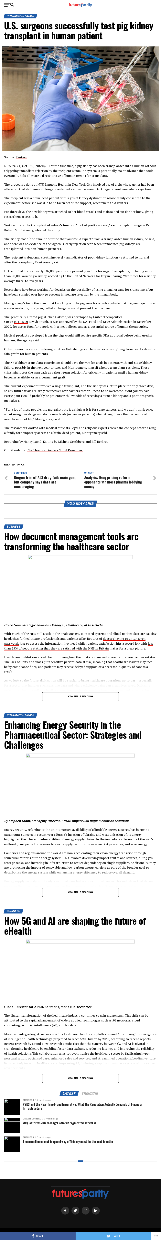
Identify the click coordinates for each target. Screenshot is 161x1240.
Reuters (21, 157)
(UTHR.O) (21, 321)
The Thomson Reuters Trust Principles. (55, 450)
